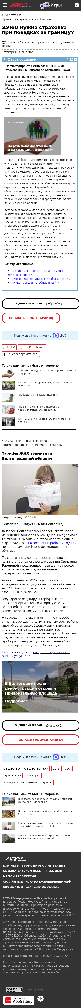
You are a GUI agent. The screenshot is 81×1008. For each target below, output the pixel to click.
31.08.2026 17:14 (12, 441)
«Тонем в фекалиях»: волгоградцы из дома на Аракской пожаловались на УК (44, 837)
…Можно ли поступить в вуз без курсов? (40, 278)
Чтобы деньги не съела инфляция (38, 394)
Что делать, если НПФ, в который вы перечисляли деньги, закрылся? (39, 408)
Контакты (11, 865)
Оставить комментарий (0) (31, 318)
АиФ (33, 517)
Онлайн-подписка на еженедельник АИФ (37, 881)
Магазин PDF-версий (19, 876)
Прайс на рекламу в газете (43, 865)
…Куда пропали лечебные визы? (34, 282)
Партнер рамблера (35, 990)
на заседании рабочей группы (52, 543)
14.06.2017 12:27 (11, 15)
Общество (26, 52)
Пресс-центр (54, 871)
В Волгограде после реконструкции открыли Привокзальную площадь (31, 688)
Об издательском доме (22, 871)
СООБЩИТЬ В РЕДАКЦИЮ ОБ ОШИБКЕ (31, 887)
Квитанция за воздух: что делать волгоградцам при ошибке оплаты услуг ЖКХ (45, 824)
